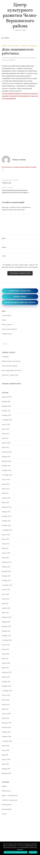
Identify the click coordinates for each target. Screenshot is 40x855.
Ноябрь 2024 (6, 466)
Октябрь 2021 (6, 636)
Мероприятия (7, 804)
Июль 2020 (5, 700)
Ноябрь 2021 (6, 631)
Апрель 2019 (6, 759)
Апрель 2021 (6, 663)
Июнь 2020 (5, 704)
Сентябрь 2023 (7, 530)
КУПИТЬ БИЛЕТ (20, 297)
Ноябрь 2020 (6, 681)
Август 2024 (6, 479)
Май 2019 (5, 755)
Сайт (4, 256)
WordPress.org (7, 334)
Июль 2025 (5, 429)
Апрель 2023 (6, 553)
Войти (4, 320)
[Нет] (38, 848)
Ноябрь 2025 (6, 411)
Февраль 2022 (6, 617)
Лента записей (7, 324)
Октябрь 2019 (6, 736)
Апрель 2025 (6, 443)
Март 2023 (5, 557)
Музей (4, 814)
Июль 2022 (5, 594)
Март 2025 (5, 447)
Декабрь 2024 (6, 461)
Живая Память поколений (11, 361)
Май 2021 (5, 658)
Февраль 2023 (6, 562)
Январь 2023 (6, 567)
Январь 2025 (6, 456)
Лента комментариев (9, 329)
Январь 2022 (6, 622)
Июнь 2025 (5, 434)
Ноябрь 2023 (6, 521)
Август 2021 (6, 645)
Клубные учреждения (29, 46)
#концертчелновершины (18, 96)
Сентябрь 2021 (7, 640)
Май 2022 (5, 603)
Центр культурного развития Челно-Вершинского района (20, 15)
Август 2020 (6, 695)
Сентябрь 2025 (7, 420)
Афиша (4, 786)
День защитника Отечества (11, 370)
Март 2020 (5, 718)
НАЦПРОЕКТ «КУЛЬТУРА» (20, 291)
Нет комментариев (8, 60)
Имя (4, 238)
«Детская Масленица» (9, 366)
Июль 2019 (5, 746)
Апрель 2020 (6, 713)
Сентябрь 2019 (7, 741)
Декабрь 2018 (6, 773)
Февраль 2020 (6, 723)
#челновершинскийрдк (11, 93)
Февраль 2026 (6, 397)
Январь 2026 (6, 401)
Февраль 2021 (6, 672)
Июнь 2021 (5, 654)
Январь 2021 (6, 677)
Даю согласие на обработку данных (15, 852)
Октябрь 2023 (6, 525)
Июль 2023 (5, 539)
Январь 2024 (6, 512)
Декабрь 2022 (6, 571)
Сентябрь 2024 (7, 475)
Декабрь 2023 (6, 516)
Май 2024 (5, 493)
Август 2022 (6, 590)
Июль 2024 (5, 484)
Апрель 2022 (6, 608)
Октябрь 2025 (6, 415)
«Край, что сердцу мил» (10, 375)
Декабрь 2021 (6, 626)
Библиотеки (6, 791)
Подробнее (32, 852)
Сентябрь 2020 (7, 691)
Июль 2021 (5, 649)
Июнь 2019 (5, 750)
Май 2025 (5, 438)
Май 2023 (5, 548)
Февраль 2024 (6, 507)
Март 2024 (5, 502)
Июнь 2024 (5, 489)
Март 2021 (5, 668)
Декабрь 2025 (6, 406)
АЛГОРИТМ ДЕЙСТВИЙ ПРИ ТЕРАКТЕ (20, 302)
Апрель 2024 (6, 498)
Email (4, 247)
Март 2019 (5, 764)
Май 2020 (5, 709)
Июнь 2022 (5, 599)
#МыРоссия (6, 183)
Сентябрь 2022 (7, 585)
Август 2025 (6, 424)
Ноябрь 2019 (6, 732)
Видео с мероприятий (10, 46)
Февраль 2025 (6, 452)
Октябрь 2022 (6, 580)
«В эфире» (5, 356)
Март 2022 (5, 612)
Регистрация (6, 315)
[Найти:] (36, 38)
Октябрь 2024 (6, 470)
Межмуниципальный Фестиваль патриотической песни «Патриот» (15, 191)
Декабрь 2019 (6, 727)
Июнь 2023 (5, 544)
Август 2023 (6, 535)
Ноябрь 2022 (6, 576)
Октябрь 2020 (6, 686)
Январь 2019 (6, 769)
